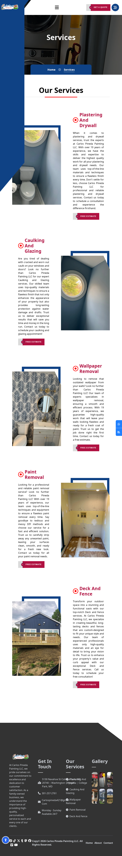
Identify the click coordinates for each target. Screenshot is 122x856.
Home (89, 842)
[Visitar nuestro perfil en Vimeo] (11, 845)
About (98, 842)
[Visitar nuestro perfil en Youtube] (16, 845)
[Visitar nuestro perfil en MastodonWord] (25, 841)
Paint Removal (77, 809)
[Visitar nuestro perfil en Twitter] (18, 841)
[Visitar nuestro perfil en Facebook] (29, 841)
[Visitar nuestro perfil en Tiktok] (14, 841)
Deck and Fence (78, 816)
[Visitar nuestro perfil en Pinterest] (10, 841)
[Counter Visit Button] (119, 432)
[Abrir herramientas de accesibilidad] (5, 840)
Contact (108, 842)
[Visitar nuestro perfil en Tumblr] (22, 841)
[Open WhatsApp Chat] (119, 424)
